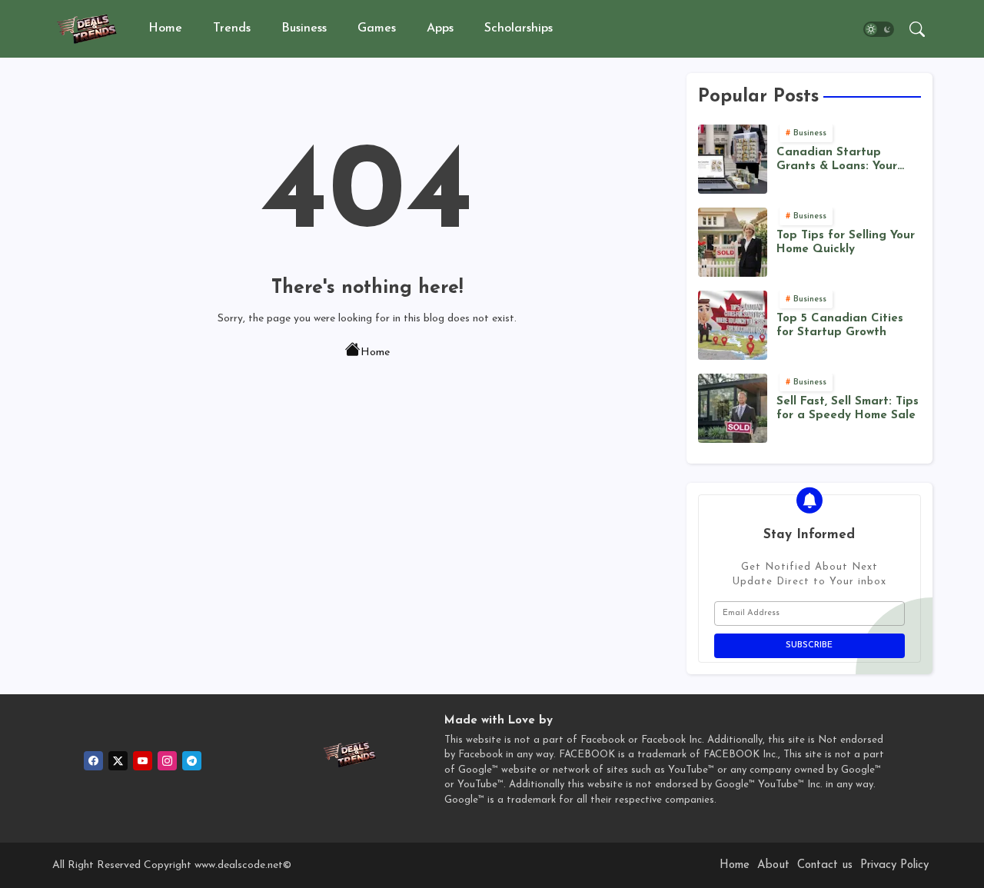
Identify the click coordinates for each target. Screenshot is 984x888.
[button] (878, 29)
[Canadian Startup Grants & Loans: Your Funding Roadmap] (732, 159)
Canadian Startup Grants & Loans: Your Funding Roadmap (836, 160)
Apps (440, 28)
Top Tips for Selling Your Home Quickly (845, 242)
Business (304, 28)
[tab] (165, 29)
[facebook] (93, 760)
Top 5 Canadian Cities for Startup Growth (839, 325)
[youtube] (142, 760)
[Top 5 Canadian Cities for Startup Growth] (732, 325)
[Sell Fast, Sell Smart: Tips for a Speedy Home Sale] (732, 408)
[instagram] (167, 760)
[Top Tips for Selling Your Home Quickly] (732, 242)
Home (165, 28)
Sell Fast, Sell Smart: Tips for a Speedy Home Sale (847, 408)
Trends (232, 28)
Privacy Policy (894, 865)
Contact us (825, 865)
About (773, 865)
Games (376, 28)
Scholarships (518, 28)
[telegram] (191, 760)
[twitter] (118, 760)
